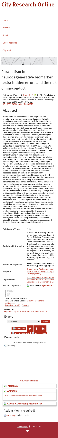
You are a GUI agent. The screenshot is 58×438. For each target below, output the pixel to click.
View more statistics (29, 381)
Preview (25, 305)
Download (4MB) (12, 305)
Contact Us (36, 426)
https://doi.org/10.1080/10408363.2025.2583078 (25, 312)
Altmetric (12, 391)
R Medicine (32, 269)
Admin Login (22, 426)
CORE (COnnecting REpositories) (25, 403)
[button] (10, 415)
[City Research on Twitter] (27, 431)
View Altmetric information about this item (23, 395)
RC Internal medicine (48, 269)
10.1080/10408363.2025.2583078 (18, 104)
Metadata (12, 386)
